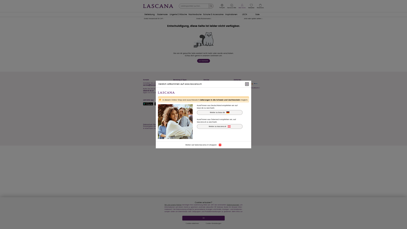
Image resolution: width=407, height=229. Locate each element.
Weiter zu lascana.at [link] (217, 126)
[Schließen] (247, 84)
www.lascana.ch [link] (202, 145)
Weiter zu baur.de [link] (217, 112)
